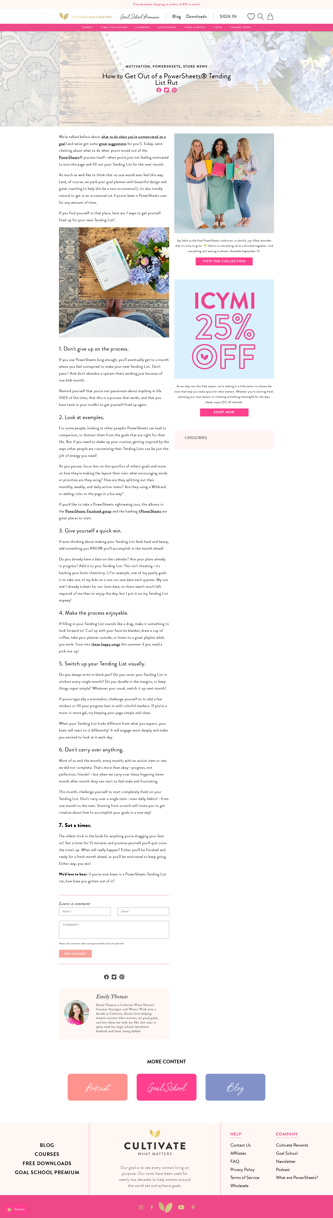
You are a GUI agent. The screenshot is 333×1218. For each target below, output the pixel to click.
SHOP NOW (224, 412)
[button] (260, 16)
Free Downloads (47, 1163)
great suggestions (112, 144)
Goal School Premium (47, 1172)
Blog (176, 16)
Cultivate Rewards (292, 1145)
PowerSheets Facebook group (88, 511)
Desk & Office (195, 27)
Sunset (87, 27)
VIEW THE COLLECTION (224, 261)
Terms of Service (244, 1177)
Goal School (166, 1087)
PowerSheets (69, 157)
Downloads (196, 16)
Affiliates (238, 1153)
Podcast (97, 1087)
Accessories (167, 27)
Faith (218, 27)
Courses (47, 1154)
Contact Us (240, 1145)
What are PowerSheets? (297, 1177)
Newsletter (286, 1161)
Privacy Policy (242, 1169)
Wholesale (239, 1185)
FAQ (234, 1161)
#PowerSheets (150, 511)
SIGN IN (228, 16)
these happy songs (105, 644)
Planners (142, 27)
